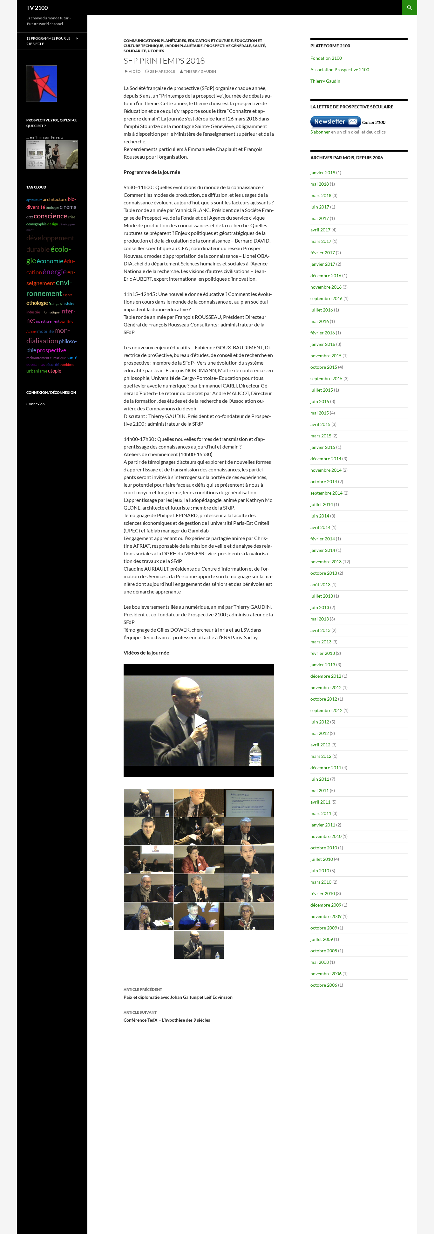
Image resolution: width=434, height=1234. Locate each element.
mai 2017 (319, 218)
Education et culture (210, 40)
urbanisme (36, 371)
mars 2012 (320, 756)
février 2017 (322, 252)
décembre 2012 (325, 676)
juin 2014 (319, 515)
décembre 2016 (325, 275)
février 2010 (322, 893)
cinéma (68, 206)
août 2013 (320, 584)
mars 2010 (320, 882)
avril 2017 (320, 229)
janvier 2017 (322, 264)
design (52, 224)
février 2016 (322, 332)
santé (72, 357)
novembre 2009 (326, 916)
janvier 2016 (322, 344)
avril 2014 (320, 527)
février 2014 (322, 538)
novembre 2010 (326, 836)
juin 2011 (319, 779)
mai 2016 (319, 321)
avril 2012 (320, 744)
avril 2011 (320, 802)
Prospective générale (227, 45)
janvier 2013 (322, 664)
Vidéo (135, 71)
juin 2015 (319, 401)
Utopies (156, 50)
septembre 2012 (326, 710)
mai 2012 (319, 733)
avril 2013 (320, 630)
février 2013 (322, 653)
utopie (54, 371)
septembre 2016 (326, 298)
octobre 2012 (323, 699)
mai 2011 (319, 790)
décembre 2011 (325, 767)
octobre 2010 (323, 847)
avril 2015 (320, 424)
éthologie (37, 302)
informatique (50, 312)
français (55, 303)
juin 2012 (319, 721)
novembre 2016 (326, 287)
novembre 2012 (326, 687)
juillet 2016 (321, 309)
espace (67, 295)
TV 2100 (37, 7)
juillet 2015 (321, 390)
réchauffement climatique (46, 358)
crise (71, 217)
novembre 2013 (326, 561)
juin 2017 (319, 206)
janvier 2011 (322, 824)
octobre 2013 (323, 573)
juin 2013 (319, 607)
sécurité (52, 364)
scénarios (35, 364)
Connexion (35, 403)
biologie (52, 207)
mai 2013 (319, 618)
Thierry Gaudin (200, 71)
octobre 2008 (323, 950)
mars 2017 (320, 241)
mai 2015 (319, 412)
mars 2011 (320, 813)
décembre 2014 (325, 458)
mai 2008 (319, 962)
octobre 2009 (323, 927)
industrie (33, 312)
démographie (36, 224)
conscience (50, 216)
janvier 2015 (322, 447)
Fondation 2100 (326, 58)
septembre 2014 (326, 493)
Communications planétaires (155, 40)
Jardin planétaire (184, 45)
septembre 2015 (326, 378)
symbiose (67, 364)
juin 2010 (319, 870)
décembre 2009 (325, 905)
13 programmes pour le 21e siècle (48, 41)
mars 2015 (320, 435)
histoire (68, 303)
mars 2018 (320, 195)
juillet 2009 (321, 939)
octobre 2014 (323, 481)
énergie (55, 271)
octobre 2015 (323, 367)
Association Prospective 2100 (339, 69)
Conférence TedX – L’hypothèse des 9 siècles (167, 1016)
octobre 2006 (323, 985)
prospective (51, 349)
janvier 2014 (322, 550)
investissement (47, 321)
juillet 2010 (321, 859)
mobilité (45, 331)
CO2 (29, 217)
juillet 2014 (321, 504)
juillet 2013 (321, 596)
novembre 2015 (326, 355)
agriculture (34, 200)
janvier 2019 (322, 172)
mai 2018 (319, 184)
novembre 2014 (326, 470)
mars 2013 (320, 641)
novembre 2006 (326, 973)
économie (50, 260)
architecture (55, 199)
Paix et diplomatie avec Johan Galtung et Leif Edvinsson (178, 993)
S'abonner (320, 131)
